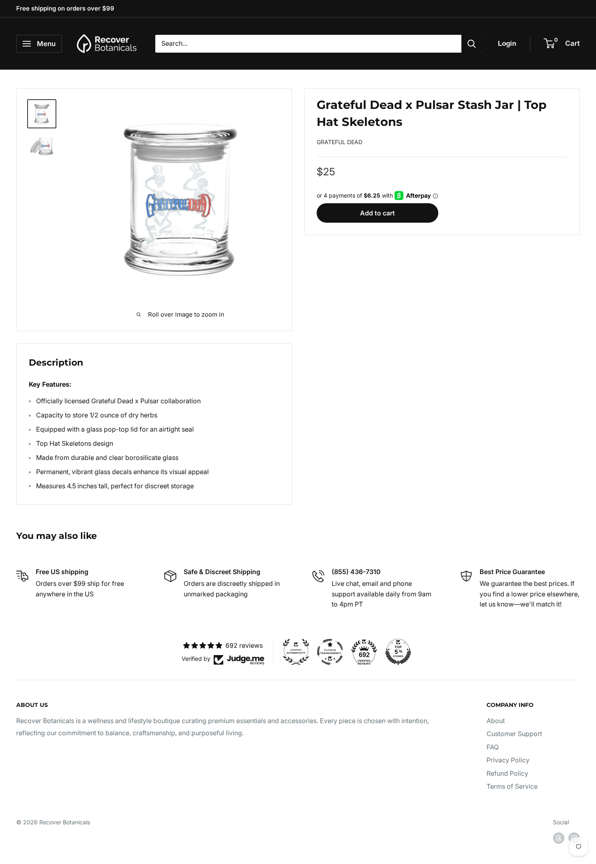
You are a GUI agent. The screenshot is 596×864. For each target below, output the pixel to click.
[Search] (471, 44)
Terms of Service (512, 786)
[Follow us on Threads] (558, 838)
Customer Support (514, 734)
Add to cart (377, 213)
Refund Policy (507, 773)
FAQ (493, 747)
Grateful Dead (339, 141)
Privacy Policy (508, 760)
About (496, 721)
